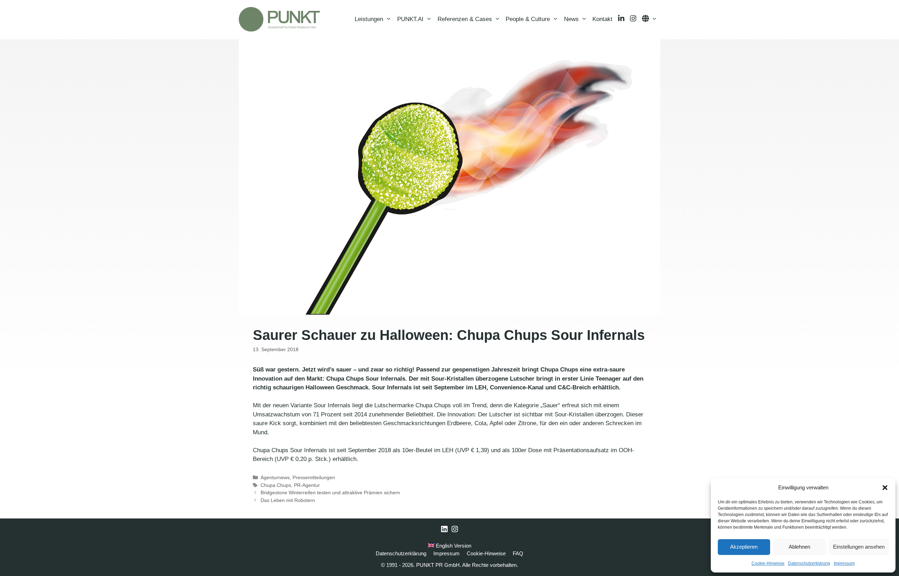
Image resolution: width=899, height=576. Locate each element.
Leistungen (369, 19)
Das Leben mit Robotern (288, 500)
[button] (884, 487)
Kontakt (602, 19)
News (571, 19)
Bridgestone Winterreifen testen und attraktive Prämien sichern (330, 492)
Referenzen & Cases (465, 19)
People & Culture (528, 19)
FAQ (518, 553)
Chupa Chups (276, 485)
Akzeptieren (743, 547)
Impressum (844, 563)
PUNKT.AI (410, 19)
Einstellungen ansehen (859, 547)
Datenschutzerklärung (809, 563)
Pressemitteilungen (314, 477)
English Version (452, 546)
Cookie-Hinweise (768, 563)
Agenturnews (275, 477)
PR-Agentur (307, 485)
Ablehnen (799, 547)
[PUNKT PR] (279, 19)
